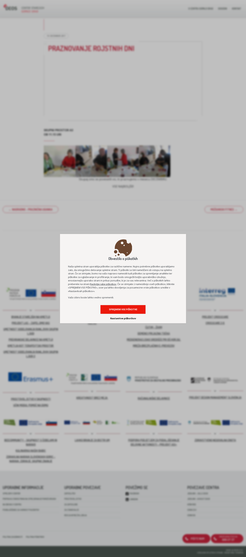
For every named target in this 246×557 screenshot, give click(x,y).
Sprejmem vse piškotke (123, 309)
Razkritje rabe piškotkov (103, 284)
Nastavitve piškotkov (123, 318)
